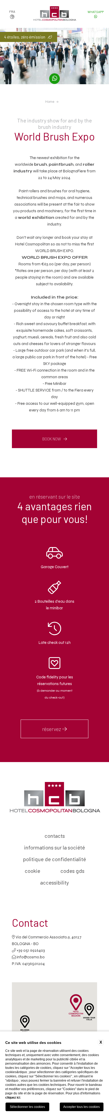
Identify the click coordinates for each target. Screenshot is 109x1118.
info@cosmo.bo (31, 957)
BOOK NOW (51, 438)
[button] (24, 1024)
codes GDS (72, 871)
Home (49, 102)
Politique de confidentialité (54, 859)
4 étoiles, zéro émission (24, 37)
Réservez (52, 729)
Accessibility (54, 882)
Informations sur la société (54, 847)
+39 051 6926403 (30, 950)
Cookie (32, 871)
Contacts (54, 835)
